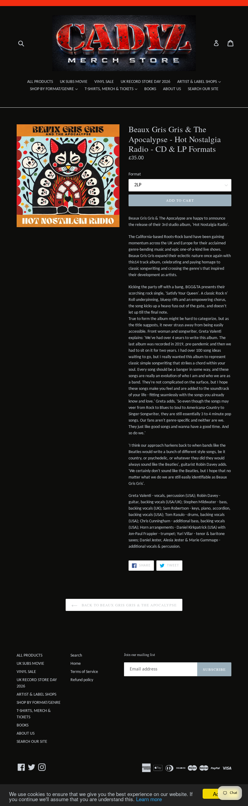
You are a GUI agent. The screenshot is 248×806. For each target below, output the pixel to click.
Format (135, 174)
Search (76, 655)
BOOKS (150, 89)
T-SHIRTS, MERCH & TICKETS (112, 88)
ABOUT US (172, 89)
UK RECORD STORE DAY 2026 (145, 82)
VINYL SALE (104, 82)
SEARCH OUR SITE (203, 89)
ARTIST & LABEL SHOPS (200, 81)
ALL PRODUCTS (40, 82)
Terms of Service (84, 672)
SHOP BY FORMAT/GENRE (55, 88)
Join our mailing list (139, 654)
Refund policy (81, 680)
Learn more (149, 799)
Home (75, 663)
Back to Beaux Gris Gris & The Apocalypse (128, 604)
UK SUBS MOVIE (73, 82)
